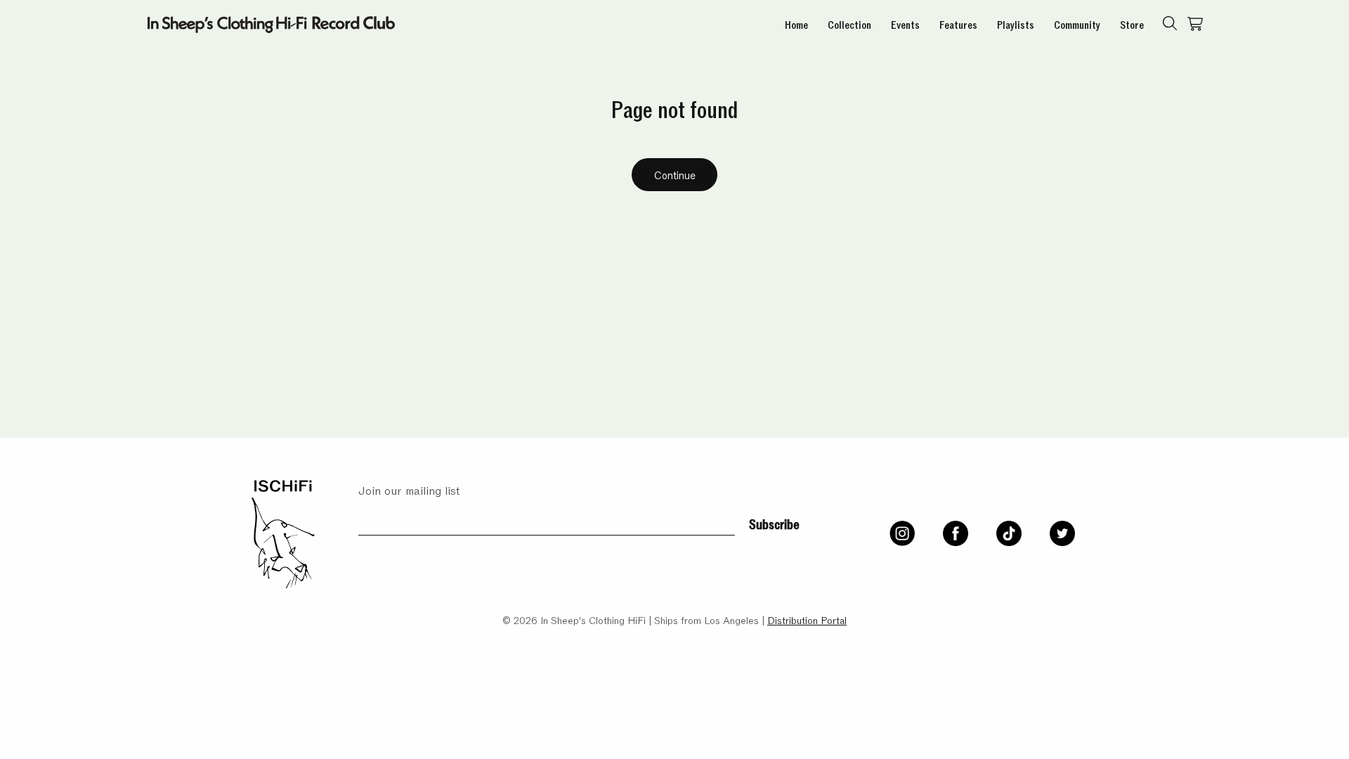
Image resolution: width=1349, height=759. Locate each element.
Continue (675, 174)
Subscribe (774, 522)
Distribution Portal (807, 619)
